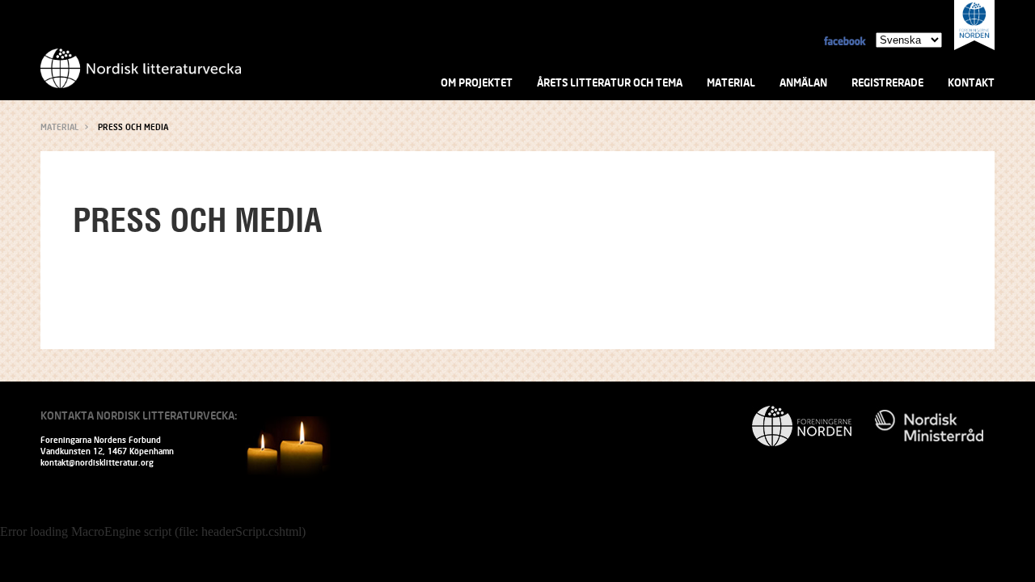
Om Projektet (477, 82)
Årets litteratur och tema (609, 82)
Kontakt (971, 82)
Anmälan (803, 82)
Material (731, 82)
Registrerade (887, 82)
